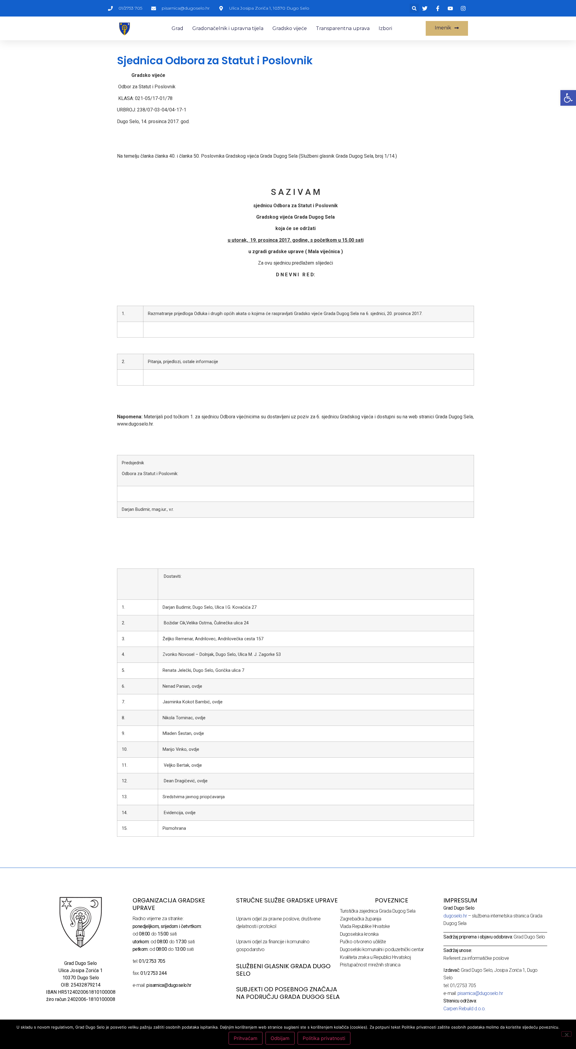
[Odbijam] (566, 1034)
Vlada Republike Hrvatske (365, 926)
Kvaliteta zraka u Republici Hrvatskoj (375, 957)
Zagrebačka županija (360, 919)
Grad (177, 28)
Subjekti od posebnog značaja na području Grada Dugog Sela (288, 993)
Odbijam (280, 1038)
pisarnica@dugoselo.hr (480, 993)
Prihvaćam (245, 1038)
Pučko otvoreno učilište (363, 941)
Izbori (385, 28)
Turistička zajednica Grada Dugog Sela (377, 911)
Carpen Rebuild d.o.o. (464, 1008)
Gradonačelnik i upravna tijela (227, 28)
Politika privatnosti (324, 1038)
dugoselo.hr (455, 916)
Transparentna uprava (343, 28)
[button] (414, 8)
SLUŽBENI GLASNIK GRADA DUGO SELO (283, 970)
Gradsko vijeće (289, 28)
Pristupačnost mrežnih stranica (370, 965)
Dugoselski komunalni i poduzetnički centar (382, 949)
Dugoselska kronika (359, 934)
